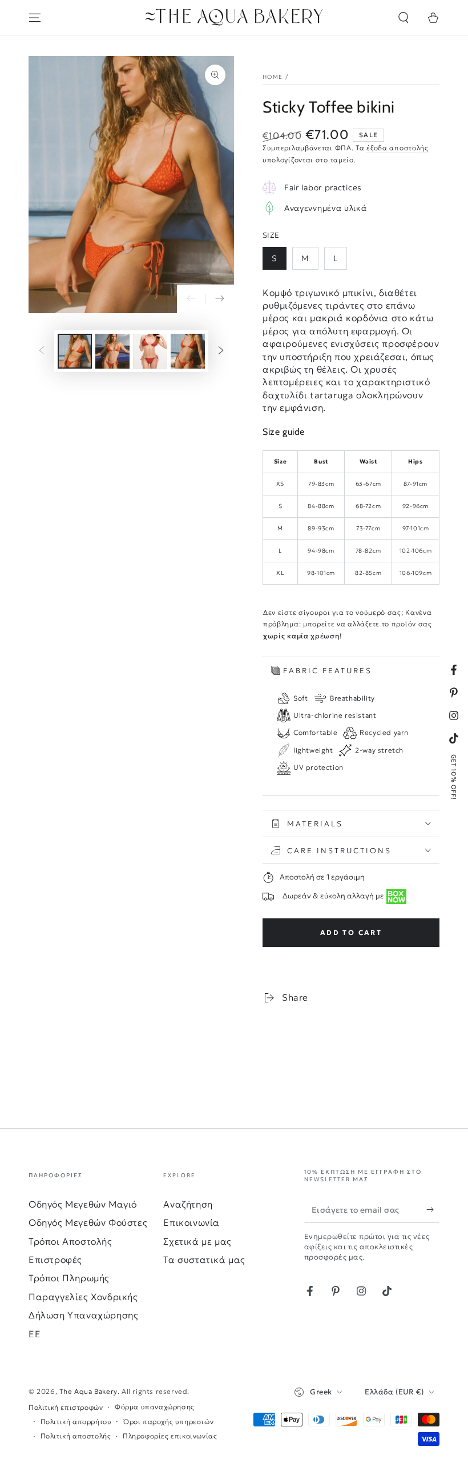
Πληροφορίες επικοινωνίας (170, 1436)
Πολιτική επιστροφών (66, 1407)
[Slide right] (219, 299)
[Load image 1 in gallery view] (75, 351)
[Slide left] (191, 299)
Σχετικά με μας (197, 1241)
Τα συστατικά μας (204, 1259)
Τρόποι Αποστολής (70, 1241)
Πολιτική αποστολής (76, 1436)
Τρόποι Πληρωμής (69, 1278)
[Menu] (35, 17)
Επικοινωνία (191, 1222)
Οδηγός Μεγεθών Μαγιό (83, 1204)
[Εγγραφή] (432, 1209)
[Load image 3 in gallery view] (150, 351)
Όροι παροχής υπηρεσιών (168, 1421)
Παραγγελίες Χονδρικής (83, 1296)
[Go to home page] (234, 17)
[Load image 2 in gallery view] (112, 351)
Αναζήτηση (187, 1204)
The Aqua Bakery (88, 1391)
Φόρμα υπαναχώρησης (155, 1406)
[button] (403, 17)
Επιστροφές (55, 1259)
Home (273, 77)
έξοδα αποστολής (397, 147)
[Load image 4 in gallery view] (188, 351)
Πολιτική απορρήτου (76, 1421)
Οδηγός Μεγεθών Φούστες (88, 1222)
